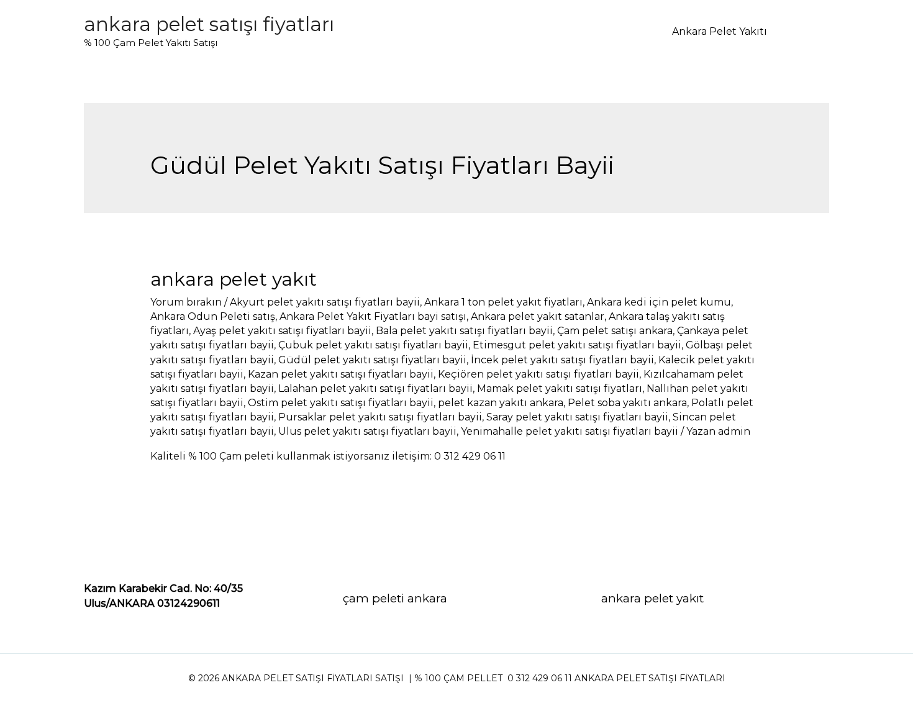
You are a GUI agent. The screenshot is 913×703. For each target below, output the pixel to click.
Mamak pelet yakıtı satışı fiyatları (559, 388)
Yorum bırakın (186, 302)
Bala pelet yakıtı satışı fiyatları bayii (464, 331)
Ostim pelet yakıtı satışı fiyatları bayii (341, 403)
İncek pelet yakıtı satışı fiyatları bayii (562, 360)
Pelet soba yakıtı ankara (627, 403)
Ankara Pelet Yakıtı (719, 31)
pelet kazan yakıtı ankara (500, 403)
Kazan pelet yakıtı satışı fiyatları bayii (341, 374)
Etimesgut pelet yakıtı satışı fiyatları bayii (577, 345)
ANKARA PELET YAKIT (233, 279)
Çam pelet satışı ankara (615, 331)
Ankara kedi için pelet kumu (659, 302)
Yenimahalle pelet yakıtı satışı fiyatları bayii (569, 431)
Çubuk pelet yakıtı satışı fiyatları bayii (373, 345)
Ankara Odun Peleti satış (212, 316)
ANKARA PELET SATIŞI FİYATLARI (209, 24)
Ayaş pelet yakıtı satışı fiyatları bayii (282, 331)
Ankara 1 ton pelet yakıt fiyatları (503, 302)
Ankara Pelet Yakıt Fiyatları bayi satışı (372, 316)
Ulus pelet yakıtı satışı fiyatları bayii (367, 431)
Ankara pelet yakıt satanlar (537, 316)
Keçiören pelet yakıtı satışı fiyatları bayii (538, 374)
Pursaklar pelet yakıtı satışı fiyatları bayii (380, 417)
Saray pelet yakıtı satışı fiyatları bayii (577, 417)
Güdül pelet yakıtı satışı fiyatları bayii (372, 360)
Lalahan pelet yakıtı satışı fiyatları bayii (375, 388)
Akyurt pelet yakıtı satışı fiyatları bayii (325, 302)
